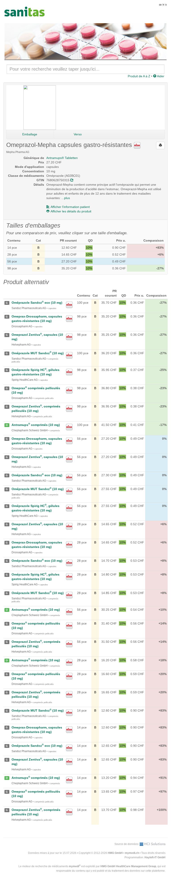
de (160, 4)
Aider (160, 76)
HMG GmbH (115, 853)
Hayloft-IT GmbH (155, 857)
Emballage (29, 134)
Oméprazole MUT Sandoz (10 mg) (38, 353)
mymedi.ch (132, 853)
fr (163, 4)
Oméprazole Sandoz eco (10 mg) (37, 302)
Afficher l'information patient (70, 207)
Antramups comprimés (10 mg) (36, 425)
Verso (78, 134)
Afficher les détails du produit (71, 211)
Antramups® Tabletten (62, 158)
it (166, 4)
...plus (65, 198)
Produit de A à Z (139, 76)
